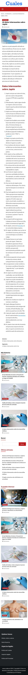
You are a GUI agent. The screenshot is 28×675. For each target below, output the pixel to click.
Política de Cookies (7, 650)
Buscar (3, 438)
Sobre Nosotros (6, 642)
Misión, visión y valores (8, 638)
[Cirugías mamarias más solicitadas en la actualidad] (14, 609)
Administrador (6, 27)
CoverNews (10, 672)
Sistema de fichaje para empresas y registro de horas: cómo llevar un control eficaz (13, 456)
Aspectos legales (6, 654)
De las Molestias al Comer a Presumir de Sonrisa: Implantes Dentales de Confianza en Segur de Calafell (13, 376)
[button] (2, 9)
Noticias (4, 615)
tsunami (8, 136)
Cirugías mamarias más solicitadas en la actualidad (12, 478)
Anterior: (12, 340)
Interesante (5, 20)
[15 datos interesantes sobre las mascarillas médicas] (14, 418)
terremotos (21, 315)
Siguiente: (10, 345)
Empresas (5, 504)
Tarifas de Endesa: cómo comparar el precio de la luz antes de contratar (13, 403)
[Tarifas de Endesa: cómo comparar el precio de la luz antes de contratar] (14, 392)
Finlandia (20, 226)
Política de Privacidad (7, 658)
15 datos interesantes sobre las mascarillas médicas (13, 473)
